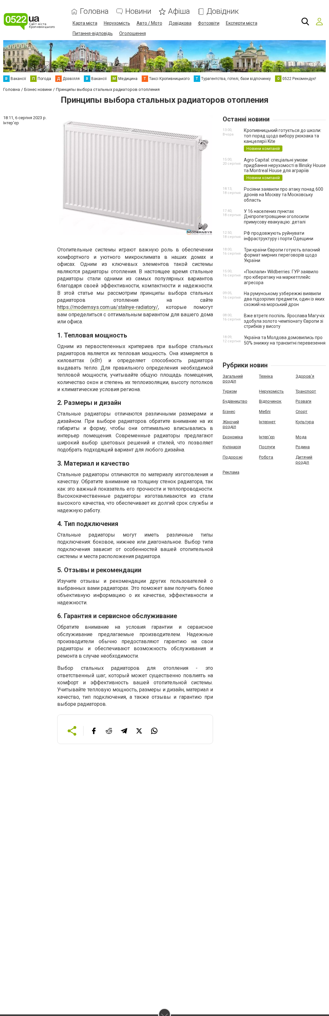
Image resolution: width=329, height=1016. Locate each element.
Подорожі (233, 457)
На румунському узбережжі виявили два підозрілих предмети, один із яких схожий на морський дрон (284, 299)
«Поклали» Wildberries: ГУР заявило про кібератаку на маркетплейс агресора (281, 277)
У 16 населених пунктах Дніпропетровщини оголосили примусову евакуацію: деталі (276, 217)
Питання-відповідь (93, 33)
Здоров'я (305, 376)
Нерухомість (117, 23)
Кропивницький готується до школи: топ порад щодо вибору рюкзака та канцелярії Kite (282, 136)
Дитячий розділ (304, 460)
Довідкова (180, 23)
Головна (94, 11)
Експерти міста (241, 23)
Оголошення (132, 33)
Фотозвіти (208, 23)
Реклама (231, 472)
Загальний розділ (233, 379)
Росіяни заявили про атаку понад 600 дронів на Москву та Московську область (283, 195)
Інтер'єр (267, 436)
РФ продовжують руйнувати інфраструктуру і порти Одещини (278, 236)
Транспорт (306, 391)
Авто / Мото (149, 23)
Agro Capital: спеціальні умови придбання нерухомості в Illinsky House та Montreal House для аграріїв (285, 165)
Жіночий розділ (231, 424)
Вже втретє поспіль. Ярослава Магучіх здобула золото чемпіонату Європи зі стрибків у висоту (284, 321)
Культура (305, 421)
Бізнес (229, 411)
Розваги (303, 401)
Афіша (179, 11)
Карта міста (85, 23)
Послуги (267, 446)
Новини (138, 11)
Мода (301, 436)
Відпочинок (270, 401)
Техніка (266, 376)
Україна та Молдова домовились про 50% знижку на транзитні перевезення (284, 340)
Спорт (301, 411)
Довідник (223, 11)
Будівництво (235, 401)
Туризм (230, 391)
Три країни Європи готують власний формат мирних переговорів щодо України (282, 255)
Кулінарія (232, 446)
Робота (266, 457)
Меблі (265, 411)
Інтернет (267, 421)
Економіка (233, 436)
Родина (303, 446)
